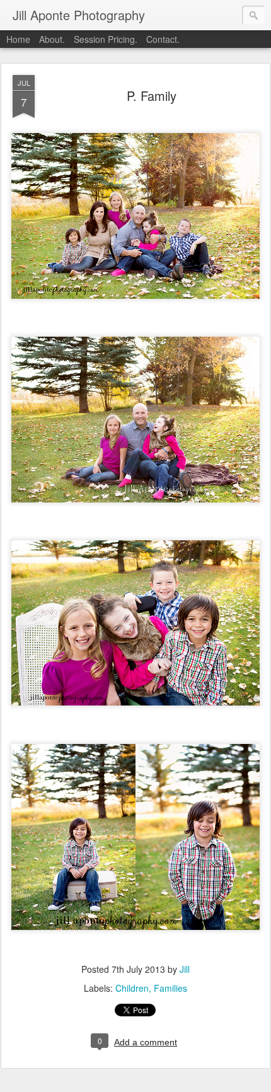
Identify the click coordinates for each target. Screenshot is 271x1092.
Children (132, 988)
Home (18, 39)
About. (52, 39)
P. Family (151, 95)
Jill (185, 969)
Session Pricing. (105, 39)
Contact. (163, 39)
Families (170, 988)
